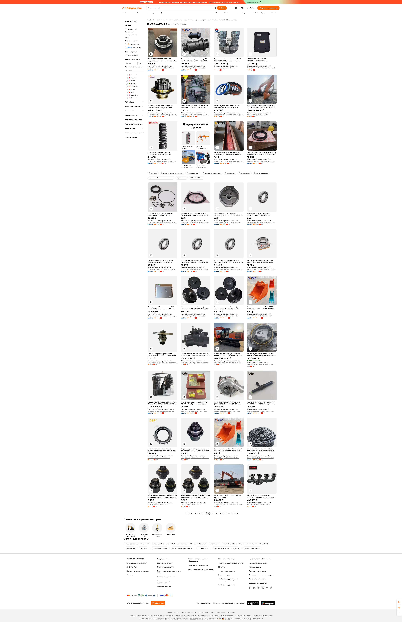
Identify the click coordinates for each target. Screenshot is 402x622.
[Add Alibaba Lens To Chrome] (158, 603)
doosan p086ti (159, 543)
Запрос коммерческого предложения (200, 569)
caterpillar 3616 (245, 173)
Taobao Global (209, 612)
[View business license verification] (220, 619)
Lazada (201, 612)
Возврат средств (224, 575)
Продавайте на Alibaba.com (258, 563)
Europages (231, 612)
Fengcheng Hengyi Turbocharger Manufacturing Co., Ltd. (162, 363)
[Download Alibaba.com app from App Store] (253, 603)
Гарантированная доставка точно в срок (169, 572)
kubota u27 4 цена (197, 178)
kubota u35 (154, 173)
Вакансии (130, 575)
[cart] (242, 8)
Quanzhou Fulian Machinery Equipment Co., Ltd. (162, 161)
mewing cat (215, 543)
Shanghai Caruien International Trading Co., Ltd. (229, 363)
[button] (214, 8)
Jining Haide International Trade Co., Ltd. (161, 68)
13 (233, 513)
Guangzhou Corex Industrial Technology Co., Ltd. (229, 115)
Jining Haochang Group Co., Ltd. (224, 68)
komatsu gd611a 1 (230, 543)
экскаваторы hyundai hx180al (183, 548)
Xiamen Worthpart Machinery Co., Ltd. (193, 68)
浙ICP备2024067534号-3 (254, 619)
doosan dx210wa (193, 173)
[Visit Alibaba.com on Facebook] (250, 587)
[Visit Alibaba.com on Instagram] (263, 587)
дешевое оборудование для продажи (162, 178)
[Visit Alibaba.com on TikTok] (271, 587)
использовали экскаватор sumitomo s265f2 (254, 543)
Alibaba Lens (137, 603)
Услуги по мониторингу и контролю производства (169, 582)
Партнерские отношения (257, 579)
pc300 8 (172, 543)
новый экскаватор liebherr (253, 548)
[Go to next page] (237, 513)
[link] (399, 602)
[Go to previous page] (187, 513)
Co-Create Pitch (132, 567)
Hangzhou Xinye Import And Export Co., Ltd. (195, 458)
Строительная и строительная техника (168, 20)
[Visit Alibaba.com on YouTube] (267, 587)
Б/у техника (188, 20)
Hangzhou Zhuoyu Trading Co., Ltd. (258, 504)
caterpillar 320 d (203, 548)
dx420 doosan (202, 543)
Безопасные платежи (164, 563)
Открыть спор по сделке (226, 571)
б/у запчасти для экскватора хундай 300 (226, 548)
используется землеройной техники (138, 543)
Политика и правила (164, 587)
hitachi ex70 (182, 178)
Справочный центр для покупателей (230, 563)
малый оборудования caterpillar (173, 173)
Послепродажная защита (165, 577)
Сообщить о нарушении (226, 585)
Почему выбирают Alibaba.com (137, 563)
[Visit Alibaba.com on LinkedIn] (254, 587)
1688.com (179, 612)
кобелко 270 (131, 548)
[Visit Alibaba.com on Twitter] (258, 587)
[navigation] (134, 267)
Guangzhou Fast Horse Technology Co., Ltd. (162, 115)
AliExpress (171, 612)
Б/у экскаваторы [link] (232, 20)
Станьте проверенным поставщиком (261, 575)
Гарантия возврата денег (165, 567)
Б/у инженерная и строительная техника (209, 20)
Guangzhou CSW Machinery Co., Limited (260, 458)
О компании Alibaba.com (135, 558)
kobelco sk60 (231, 173)
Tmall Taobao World (190, 612)
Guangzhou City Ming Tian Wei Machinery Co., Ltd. (195, 363)
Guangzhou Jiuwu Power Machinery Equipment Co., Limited (262, 161)
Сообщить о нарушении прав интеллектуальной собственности (230, 580)
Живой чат (221, 567)
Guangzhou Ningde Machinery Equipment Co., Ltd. (262, 364)
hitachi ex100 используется (213, 173)
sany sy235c (144, 548)
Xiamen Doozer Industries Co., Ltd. (159, 458)
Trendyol (223, 612)
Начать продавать (255, 567)
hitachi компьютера (262, 173)
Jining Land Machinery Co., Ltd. (158, 504)
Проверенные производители (198, 565)
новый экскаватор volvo (161, 548)
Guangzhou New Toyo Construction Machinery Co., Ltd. (262, 68)
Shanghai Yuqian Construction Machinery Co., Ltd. (229, 504)
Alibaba (149, 20)
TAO (217, 612)
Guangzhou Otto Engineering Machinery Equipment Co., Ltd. (229, 161)
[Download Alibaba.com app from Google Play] (268, 603)
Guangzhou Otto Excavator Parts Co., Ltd (194, 411)
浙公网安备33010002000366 (235, 619)
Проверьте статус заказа (257, 571)
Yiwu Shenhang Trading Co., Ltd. (257, 115)
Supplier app (205, 603)
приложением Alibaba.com (234, 603)
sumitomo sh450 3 (186, 543)
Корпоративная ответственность (138, 571)
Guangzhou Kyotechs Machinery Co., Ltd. (194, 115)
